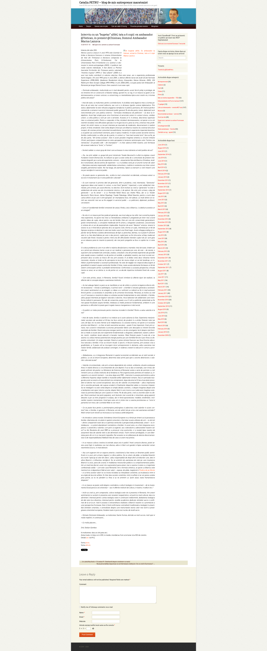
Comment (82, 584)
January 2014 (162, 177)
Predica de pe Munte (147, 470)
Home (81, 26)
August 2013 (162, 193)
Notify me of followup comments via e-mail (97, 607)
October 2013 (162, 187)
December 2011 (163, 258)
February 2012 (162, 251)
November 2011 (163, 261)
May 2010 (161, 319)
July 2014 (161, 158)
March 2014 (162, 170)
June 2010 (161, 316)
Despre (88, 26)
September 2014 (163, 154)
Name (82, 613)
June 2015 (161, 151)
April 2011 (161, 283)
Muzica (160, 111)
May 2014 (161, 164)
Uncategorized (163, 126)
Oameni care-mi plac (101, 26)
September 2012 (163, 229)
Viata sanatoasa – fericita (166, 129)
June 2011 (161, 277)
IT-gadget (161, 104)
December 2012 (163, 219)
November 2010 (163, 300)
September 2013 (163, 190)
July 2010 (161, 312)
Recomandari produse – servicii (168, 114)
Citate (160, 91)
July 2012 (161, 235)
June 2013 (161, 199)
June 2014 (161, 161)
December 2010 (163, 296)
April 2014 (161, 167)
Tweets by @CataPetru (165, 70)
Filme (159, 94)
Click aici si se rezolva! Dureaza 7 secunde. (172, 43)
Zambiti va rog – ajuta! (165, 132)
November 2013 (163, 183)
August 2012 (162, 232)
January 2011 (162, 293)
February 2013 (162, 212)
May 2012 (161, 241)
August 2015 (162, 148)
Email (81, 617)
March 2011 (162, 287)
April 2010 (161, 322)
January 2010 (162, 332)
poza (87, 543)
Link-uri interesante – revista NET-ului (170, 107)
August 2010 (162, 309)
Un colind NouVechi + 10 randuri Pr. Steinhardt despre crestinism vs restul (105, 561)
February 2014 (162, 174)
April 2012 (161, 245)
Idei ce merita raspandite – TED (168, 98)
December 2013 (163, 180)
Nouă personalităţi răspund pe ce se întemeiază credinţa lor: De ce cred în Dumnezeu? (126, 564)
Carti (159, 88)
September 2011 (163, 267)
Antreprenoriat (163, 81)
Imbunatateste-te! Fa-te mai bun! (169, 101)
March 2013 (162, 209)
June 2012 (161, 238)
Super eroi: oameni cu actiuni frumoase (107, 45)
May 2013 (161, 203)
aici (87, 538)
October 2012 (162, 225)
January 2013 (162, 216)
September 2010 (163, 306)
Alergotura (154, 26)
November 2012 (163, 222)
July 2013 (161, 196)
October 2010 (162, 303)
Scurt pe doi (162, 117)
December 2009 (163, 335)
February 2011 (162, 290)
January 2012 (162, 254)
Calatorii (160, 85)
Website (82, 621)
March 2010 (162, 325)
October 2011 (162, 264)
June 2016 (161, 145)
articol (88, 545)
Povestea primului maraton (139, 26)
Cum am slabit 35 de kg (119, 26)
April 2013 (161, 206)
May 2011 (161, 280)
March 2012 (162, 248)
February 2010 (162, 329)
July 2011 (161, 274)
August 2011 (162, 271)
